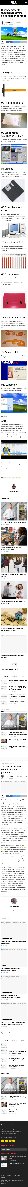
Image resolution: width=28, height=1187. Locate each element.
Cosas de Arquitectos (9, 7)
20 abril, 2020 (18, 22)
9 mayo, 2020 (4, 1026)
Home (2, 7)
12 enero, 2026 (5, 605)
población (18, 477)
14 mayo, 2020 (5, 999)
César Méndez (9, 22)
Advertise (8, 1175)
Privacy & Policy (16, 1175)
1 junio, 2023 (4, 945)
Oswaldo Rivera (9, 776)
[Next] (15, 664)
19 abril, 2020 (19, 776)
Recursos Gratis (6, 938)
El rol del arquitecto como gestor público (13, 522)
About (2, 1175)
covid (6, 477)
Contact (3, 1177)
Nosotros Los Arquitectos (10, 1180)
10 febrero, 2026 (5, 524)
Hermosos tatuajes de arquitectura (18, 680)
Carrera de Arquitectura (9, 597)
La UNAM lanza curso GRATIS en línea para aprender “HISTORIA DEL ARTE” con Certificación (18, 688)
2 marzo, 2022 (5, 972)
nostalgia (11, 477)
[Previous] (13, 664)
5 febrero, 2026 (5, 578)
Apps (3, 965)
